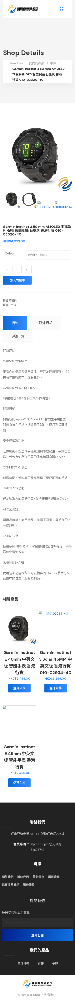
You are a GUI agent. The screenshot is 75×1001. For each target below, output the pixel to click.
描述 (15, 323)
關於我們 (7, 877)
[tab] (15, 323)
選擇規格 (19, 688)
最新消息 (38, 877)
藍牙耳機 (23, 963)
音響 (41, 963)
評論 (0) (18, 336)
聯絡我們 (23, 877)
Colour (10, 253)
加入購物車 (17, 280)
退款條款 (29, 885)
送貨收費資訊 (10, 885)
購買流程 (54, 877)
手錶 (13, 304)
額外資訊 (46, 323)
